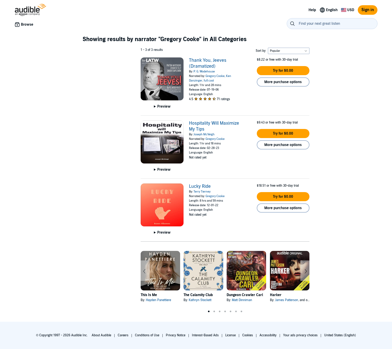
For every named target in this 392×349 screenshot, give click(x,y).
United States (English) (340, 335)
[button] (283, 70)
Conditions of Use (147, 335)
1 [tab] (208, 311)
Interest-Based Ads (205, 335)
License (230, 335)
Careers (123, 335)
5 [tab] (230, 311)
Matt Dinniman (242, 300)
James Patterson (286, 300)
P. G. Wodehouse (204, 71)
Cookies (247, 335)
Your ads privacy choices (300, 335)
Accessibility (268, 335)
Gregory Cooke (215, 76)
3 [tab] (219, 311)
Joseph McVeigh (204, 134)
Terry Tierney (202, 191)
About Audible (101, 335)
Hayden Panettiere (158, 300)
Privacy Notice (175, 335)
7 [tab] (241, 311)
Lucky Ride (200, 186)
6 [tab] (236, 311)
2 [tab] (214, 311)
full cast (209, 80)
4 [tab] (225, 311)
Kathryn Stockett (200, 300)
